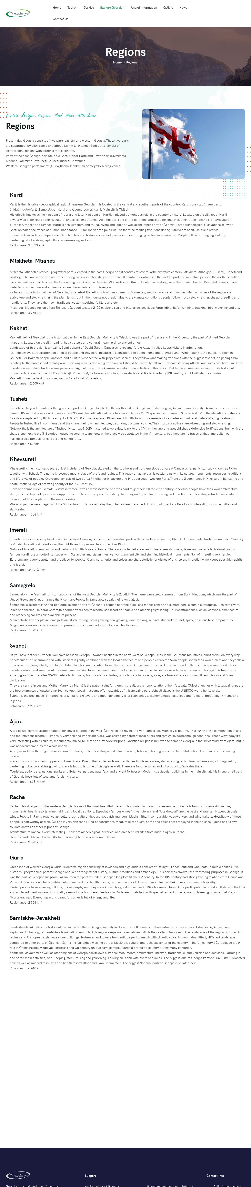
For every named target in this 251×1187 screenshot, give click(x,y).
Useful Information (144, 7)
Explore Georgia (111, 7)
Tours (71, 7)
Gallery (168, 7)
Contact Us (60, 19)
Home (57, 7)
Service (89, 7)
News (183, 7)
